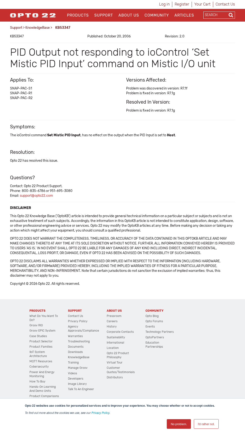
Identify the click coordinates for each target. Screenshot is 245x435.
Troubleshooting (79, 341)
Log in (164, 4)
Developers (75, 378)
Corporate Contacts (120, 332)
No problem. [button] (179, 424)
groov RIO (36, 325)
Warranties (75, 336)
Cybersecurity (39, 366)
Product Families (40, 346)
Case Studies (38, 336)
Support (103, 15)
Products (78, 15)
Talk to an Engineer (81, 389)
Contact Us (225, 4)
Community (157, 15)
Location (113, 348)
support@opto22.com (36, 196)
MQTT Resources (40, 361)
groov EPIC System (42, 330)
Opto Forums (154, 321)
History (112, 326)
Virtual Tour (114, 362)
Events (150, 326)
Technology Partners (159, 332)
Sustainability (116, 337)
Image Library (77, 384)
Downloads (75, 352)
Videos (72, 373)
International (115, 342)
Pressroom (114, 316)
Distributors (115, 377)
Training (73, 362)
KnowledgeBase (37, 28)
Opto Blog (152, 316)
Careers (112, 321)
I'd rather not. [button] (206, 424)
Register (182, 4)
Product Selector (41, 341)
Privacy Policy (100, 413)
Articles (184, 15)
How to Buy (37, 381)
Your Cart (202, 4)
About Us (128, 15)
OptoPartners (154, 337)
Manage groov (78, 367)
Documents (76, 346)
